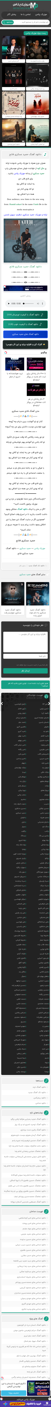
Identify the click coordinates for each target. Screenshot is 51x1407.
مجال (23, 976)
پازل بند (22, 781)
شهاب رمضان (43, 895)
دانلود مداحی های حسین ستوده (33, 1239)
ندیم (46, 1058)
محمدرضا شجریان (42, 1008)
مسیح (23, 1022)
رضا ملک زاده (20, 845)
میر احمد (45, 1049)
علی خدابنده (43, 913)
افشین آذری (21, 727)
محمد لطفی (21, 999)
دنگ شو (45, 827)
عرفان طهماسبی (19, 899)
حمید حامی (44, 813)
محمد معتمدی (43, 1004)
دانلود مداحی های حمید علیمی (33, 1234)
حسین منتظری (20, 808)
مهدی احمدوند (20, 1026)
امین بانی (21, 754)
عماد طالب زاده (43, 945)
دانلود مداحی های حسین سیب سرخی (31, 1245)
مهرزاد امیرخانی (19, 1040)
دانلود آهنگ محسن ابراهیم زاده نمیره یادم (29, 1140)
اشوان (46, 727)
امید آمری (21, 731)
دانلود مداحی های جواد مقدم (34, 1228)
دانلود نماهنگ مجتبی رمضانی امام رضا (30, 1151)
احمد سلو (22, 722)
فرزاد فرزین (44, 954)
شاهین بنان (44, 890)
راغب (46, 831)
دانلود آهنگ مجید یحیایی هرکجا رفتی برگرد (28, 1119)
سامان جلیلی (20, 863)
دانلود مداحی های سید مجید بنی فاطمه (29, 1261)
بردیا (23, 772)
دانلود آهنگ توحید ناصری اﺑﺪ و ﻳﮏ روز (30, 1124)
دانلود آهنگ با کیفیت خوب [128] (23, 324)
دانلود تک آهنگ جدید (36, 566)
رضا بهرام (45, 840)
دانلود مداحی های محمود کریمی (33, 1287)
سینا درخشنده (20, 881)
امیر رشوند (44, 745)
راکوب (23, 831)
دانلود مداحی (40, 1103)
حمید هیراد (44, 818)
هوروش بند (44, 1067)
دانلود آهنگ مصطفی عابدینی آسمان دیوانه (28, 1202)
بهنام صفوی (44, 781)
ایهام (23, 763)
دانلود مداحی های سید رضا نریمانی (31, 1266)
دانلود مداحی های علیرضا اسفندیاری (31, 1277)
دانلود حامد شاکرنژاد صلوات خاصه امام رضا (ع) (27, 1146)
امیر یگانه (21, 749)
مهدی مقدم (21, 1031)
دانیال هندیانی (43, 822)
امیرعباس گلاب (43, 754)
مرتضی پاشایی (20, 1013)
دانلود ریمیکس (39, 1098)
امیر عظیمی (44, 749)
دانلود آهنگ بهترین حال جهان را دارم (31, 1355)
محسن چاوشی (43, 990)
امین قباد (44, 763)
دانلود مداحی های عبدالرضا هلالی (33, 1271)
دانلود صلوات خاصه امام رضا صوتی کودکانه (28, 1175)
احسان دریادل (20, 718)
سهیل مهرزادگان (42, 872)
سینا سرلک (44, 886)
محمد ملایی (20, 1004)
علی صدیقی (44, 917)
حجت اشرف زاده (19, 804)
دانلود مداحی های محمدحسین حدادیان (30, 1293)
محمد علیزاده (43, 999)
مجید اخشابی (43, 981)
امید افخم (44, 736)
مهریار (46, 1044)
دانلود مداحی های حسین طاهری (33, 1250)
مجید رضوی (44, 985)
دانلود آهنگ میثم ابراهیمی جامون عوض (29, 1330)
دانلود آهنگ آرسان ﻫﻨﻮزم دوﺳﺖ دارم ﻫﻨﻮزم (28, 1135)
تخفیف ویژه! (13, 1393)
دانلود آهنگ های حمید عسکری (25, 334)
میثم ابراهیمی (20, 1044)
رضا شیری (22, 840)
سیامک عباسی (43, 876)
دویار (23, 827)
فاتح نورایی (44, 949)
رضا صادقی (44, 845)
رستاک (23, 836)
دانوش (23, 818)
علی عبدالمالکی (42, 922)
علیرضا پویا (44, 935)
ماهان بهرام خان (42, 976)
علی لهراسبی (20, 922)
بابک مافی (44, 772)
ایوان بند (45, 768)
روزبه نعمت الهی (19, 854)
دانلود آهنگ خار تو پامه (36, 1372)
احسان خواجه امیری (41, 718)
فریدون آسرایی (42, 958)
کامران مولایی (43, 963)
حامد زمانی (21, 795)
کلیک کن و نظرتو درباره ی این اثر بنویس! (24, 344)
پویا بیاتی (21, 790)
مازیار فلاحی (44, 972)
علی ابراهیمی (43, 904)
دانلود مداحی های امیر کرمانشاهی (32, 1218)
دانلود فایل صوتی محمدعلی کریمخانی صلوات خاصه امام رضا (25, 1158)
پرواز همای (44, 790)
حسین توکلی (43, 808)
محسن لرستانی (19, 990)
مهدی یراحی (44, 1035)
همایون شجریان (19, 1063)
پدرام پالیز (21, 786)
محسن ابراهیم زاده (18, 985)
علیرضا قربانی (20, 940)
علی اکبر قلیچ (43, 908)
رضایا (23, 849)
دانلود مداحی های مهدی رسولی (33, 1298)
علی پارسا (22, 908)
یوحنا (46, 1072)
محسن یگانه (43, 994)
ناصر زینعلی (21, 1053)
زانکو (46, 858)
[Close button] (49, 1399)
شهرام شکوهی (43, 899)
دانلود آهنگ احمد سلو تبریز (35, 1336)
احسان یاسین (43, 722)
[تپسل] (4, 286)
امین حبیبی (44, 759)
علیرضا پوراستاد (19, 931)
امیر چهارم (21, 740)
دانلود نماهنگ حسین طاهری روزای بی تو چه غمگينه (25, 1191)
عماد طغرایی (20, 945)
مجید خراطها (20, 981)
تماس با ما (26, 14)
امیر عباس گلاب (19, 745)
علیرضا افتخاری (43, 931)
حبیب (46, 804)
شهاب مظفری (20, 895)
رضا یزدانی (44, 849)
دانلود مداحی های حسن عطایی (33, 1255)
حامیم (23, 799)
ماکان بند (22, 972)
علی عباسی (21, 917)
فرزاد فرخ (22, 949)
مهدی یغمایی (20, 1035)
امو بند (45, 731)
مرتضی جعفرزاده (42, 1017)
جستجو (10, 22)
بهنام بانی (21, 777)
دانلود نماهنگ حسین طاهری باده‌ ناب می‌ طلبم (27, 1186)
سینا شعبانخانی (19, 886)
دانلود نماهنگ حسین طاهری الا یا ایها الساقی (28, 1180)
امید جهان (21, 736)
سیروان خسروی (19, 876)
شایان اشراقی (20, 890)
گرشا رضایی (21, 967)
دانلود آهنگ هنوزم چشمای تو (34, 1366)
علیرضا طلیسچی (19, 935)
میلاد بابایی (21, 1049)
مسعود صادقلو (43, 1022)
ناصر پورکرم (44, 1053)
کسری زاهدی (43, 967)
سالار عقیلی (44, 863)
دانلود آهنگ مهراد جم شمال (35, 1341)
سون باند (22, 872)
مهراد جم (45, 1040)
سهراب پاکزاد (20, 867)
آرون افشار (21, 709)
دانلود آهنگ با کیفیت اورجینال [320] (23, 314)
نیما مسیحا (21, 1058)
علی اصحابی (21, 904)
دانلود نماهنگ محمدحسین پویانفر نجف (30, 1196)
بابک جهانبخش (20, 768)
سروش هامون (43, 867)
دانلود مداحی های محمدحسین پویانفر (30, 1282)
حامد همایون (43, 799)
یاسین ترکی (21, 1067)
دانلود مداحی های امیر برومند (34, 1223)
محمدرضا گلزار (20, 1008)
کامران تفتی (21, 958)
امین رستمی (20, 759)
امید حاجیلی (43, 740)
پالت (46, 786)
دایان (23, 822)
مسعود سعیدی (19, 1017)
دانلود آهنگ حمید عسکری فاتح (25, 154)
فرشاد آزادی (21, 954)
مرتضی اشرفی (43, 1013)
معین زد (45, 1026)
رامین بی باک (43, 836)
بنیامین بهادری (43, 777)
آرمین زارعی (44, 709)
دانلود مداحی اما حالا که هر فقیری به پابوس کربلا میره (26, 1348)
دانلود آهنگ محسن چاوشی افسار (32, 1361)
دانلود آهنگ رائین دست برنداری (33, 1130)
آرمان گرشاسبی (20, 704)
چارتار (46, 795)
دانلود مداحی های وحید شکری (34, 1309)
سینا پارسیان (43, 881)
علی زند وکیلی (20, 913)
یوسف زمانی (20, 1072)
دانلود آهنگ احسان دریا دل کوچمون (31, 1325)
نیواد (46, 1063)
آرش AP (45, 704)
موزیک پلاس (25, 6)
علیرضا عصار (44, 940)
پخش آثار (11, 14)
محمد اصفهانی (20, 994)
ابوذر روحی (21, 713)
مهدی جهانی (43, 1031)
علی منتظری (43, 926)
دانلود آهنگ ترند (39, 1087)
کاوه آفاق (22, 963)
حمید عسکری (25, 548)
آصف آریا (45, 713)
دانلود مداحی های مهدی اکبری (34, 1304)
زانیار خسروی (20, 858)
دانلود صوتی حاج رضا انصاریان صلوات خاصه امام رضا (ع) (25, 1168)
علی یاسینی (21, 926)
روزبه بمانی (44, 854)
